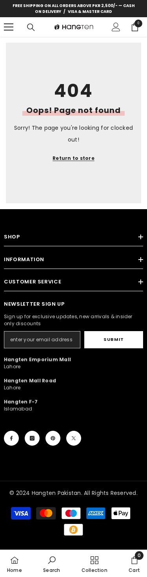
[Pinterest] (52, 438)
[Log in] (116, 27)
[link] (51, 563)
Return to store (73, 158)
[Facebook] (11, 438)
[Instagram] (32, 438)
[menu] (8, 27)
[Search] (31, 27)
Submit (113, 339)
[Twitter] (73, 438)
